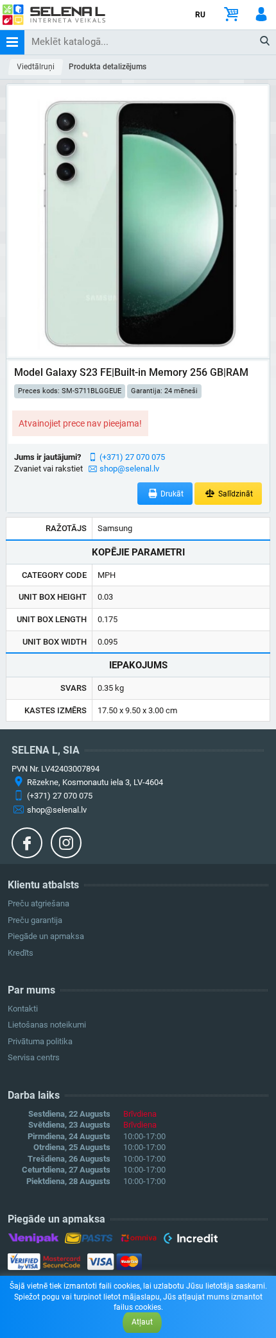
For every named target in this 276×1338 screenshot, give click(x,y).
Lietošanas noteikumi (47, 1024)
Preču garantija (35, 920)
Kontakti (23, 1008)
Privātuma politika (40, 1041)
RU (200, 14)
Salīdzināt (234, 493)
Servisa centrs (34, 1057)
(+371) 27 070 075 (132, 457)
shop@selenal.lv (129, 468)
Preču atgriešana (38, 903)
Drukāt (171, 493)
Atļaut (142, 1321)
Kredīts (20, 953)
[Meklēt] (265, 42)
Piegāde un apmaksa (46, 936)
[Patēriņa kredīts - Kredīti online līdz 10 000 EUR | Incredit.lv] (190, 1240)
